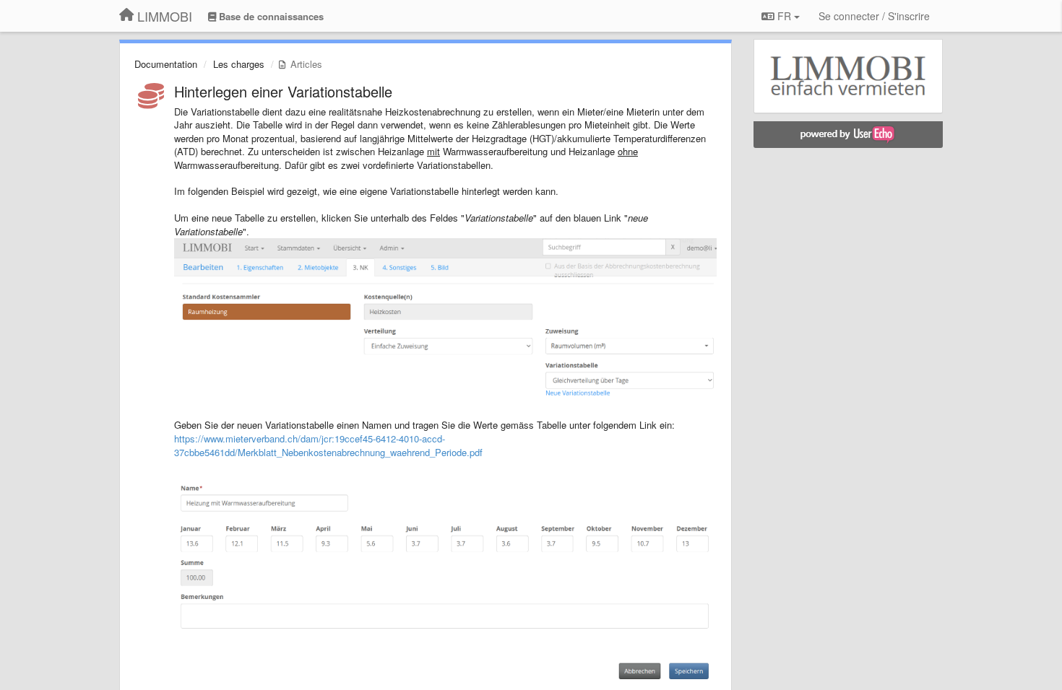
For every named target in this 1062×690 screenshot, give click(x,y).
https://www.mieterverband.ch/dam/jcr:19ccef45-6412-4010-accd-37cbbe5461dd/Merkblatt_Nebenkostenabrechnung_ (309, 445)
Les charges (238, 64)
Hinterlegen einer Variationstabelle (283, 91)
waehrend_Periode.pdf (436, 452)
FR (784, 16)
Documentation (165, 64)
